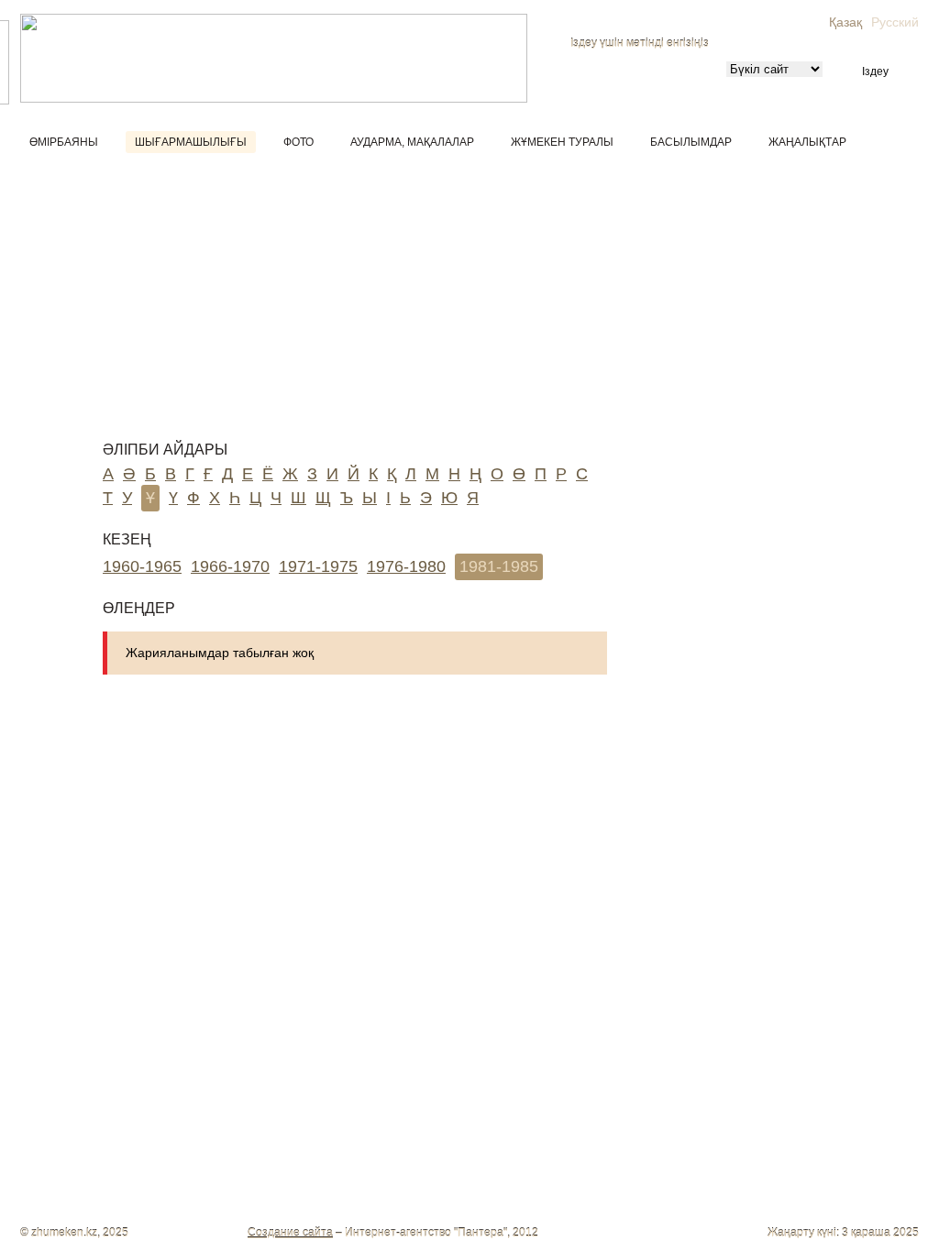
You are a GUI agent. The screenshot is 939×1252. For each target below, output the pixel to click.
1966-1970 (230, 566)
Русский (895, 22)
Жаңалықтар (807, 142)
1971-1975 (318, 566)
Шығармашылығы (191, 142)
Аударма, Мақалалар (412, 142)
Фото (298, 142)
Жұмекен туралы (562, 142)
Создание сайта (290, 1232)
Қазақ (845, 22)
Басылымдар (691, 142)
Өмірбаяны (63, 142)
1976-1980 (406, 566)
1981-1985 (498, 566)
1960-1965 (142, 566)
